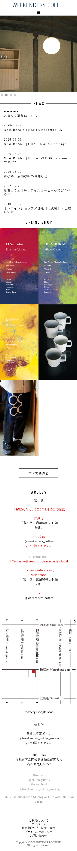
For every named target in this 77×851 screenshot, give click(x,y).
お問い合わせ (38, 835)
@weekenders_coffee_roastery (39, 738)
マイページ (39, 824)
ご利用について (38, 820)
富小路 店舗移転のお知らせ (26, 176)
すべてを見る (38, 473)
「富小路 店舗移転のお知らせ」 (39, 525)
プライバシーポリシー (38, 832)
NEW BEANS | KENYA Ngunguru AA (33, 129)
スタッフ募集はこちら (21, 115)
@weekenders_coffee (39, 541)
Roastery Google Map (38, 712)
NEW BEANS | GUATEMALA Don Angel (36, 144)
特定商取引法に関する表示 (38, 828)
